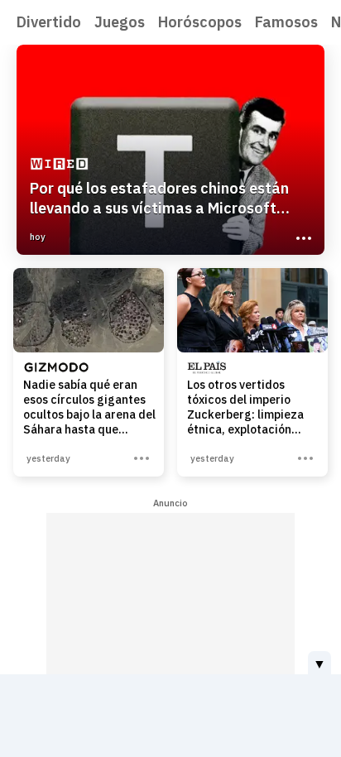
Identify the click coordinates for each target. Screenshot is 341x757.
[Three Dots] (302, 236)
